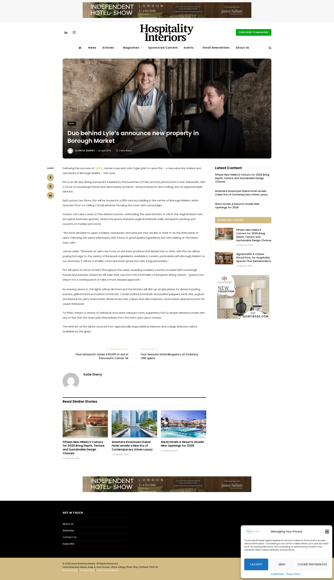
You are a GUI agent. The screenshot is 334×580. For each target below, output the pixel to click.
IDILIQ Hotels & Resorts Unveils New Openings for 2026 (182, 444)
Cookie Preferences (312, 564)
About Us (242, 47)
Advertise (68, 530)
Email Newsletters (216, 47)
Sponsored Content (163, 47)
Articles (108, 47)
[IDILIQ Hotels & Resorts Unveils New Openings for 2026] (183, 423)
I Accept (256, 564)
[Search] (269, 48)
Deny (282, 564)
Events (189, 47)
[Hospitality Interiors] (167, 32)
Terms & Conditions (107, 570)
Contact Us (69, 537)
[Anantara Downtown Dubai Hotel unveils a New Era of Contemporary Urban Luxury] (134, 423)
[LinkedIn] (50, 195)
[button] (327, 531)
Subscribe (68, 544)
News (92, 47)
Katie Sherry (86, 150)
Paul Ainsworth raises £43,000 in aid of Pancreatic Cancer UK (102, 356)
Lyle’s (98, 168)
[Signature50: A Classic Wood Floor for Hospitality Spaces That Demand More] (224, 258)
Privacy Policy (293, 573)
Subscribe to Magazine (253, 32)
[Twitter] (50, 186)
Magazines (131, 47)
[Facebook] (50, 177)
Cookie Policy (278, 573)
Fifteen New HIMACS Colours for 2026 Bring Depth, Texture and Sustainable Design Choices (84, 447)
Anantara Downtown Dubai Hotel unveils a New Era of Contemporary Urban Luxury (132, 445)
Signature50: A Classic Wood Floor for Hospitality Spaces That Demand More (253, 257)
